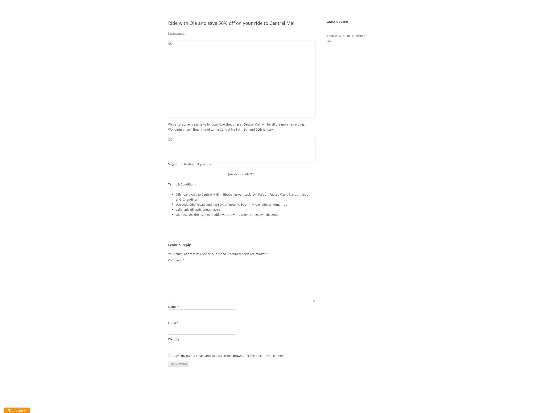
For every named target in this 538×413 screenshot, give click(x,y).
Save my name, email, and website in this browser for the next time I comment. (230, 356)
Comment (176, 260)
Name (173, 307)
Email (173, 323)
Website (173, 339)
